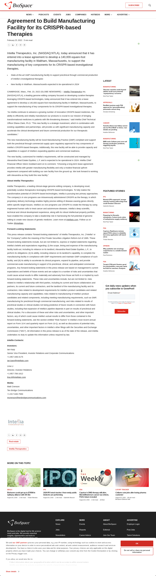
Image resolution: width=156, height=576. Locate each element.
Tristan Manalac (108, 239)
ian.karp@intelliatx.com (17, 361)
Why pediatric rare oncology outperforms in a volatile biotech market (115, 251)
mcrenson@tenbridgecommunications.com (26, 398)
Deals (9, 490)
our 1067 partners (20, 543)
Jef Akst (102, 500)
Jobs (68, 15)
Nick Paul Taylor (108, 96)
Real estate (14, 441)
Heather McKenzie (109, 132)
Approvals (107, 102)
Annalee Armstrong (109, 112)
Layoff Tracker (122, 490)
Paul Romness (107, 255)
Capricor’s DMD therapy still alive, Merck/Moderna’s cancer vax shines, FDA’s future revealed (94, 495)
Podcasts (44, 15)
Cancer (106, 123)
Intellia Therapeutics (73, 92)
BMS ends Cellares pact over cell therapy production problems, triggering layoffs (115, 143)
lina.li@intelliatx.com (16, 377)
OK (137, 543)
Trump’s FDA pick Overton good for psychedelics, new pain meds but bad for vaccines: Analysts (115, 266)
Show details (11, 571)
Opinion (106, 246)
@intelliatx (18, 223)
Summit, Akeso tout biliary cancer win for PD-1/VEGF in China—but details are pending (115, 128)
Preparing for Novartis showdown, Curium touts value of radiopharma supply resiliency (115, 217)
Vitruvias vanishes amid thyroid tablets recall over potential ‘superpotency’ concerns (114, 91)
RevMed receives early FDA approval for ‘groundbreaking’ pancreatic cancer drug (114, 107)
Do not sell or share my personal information (137, 551)
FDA (104, 228)
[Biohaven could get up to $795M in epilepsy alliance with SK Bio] (24, 477)
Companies (80, 15)
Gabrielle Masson (108, 206)
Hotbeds (95, 15)
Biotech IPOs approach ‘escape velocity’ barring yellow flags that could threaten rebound (115, 201)
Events (57, 15)
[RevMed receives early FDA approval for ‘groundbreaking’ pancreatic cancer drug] (134, 107)
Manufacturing (109, 87)
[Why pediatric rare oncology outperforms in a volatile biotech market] (134, 250)
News (29, 15)
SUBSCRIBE (133, 5)
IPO (104, 197)
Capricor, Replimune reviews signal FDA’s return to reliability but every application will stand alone (114, 234)
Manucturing (108, 212)
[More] (33, 15)
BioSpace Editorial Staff (122, 499)
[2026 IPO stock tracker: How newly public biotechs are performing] (60, 477)
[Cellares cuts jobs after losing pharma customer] (132, 477)
